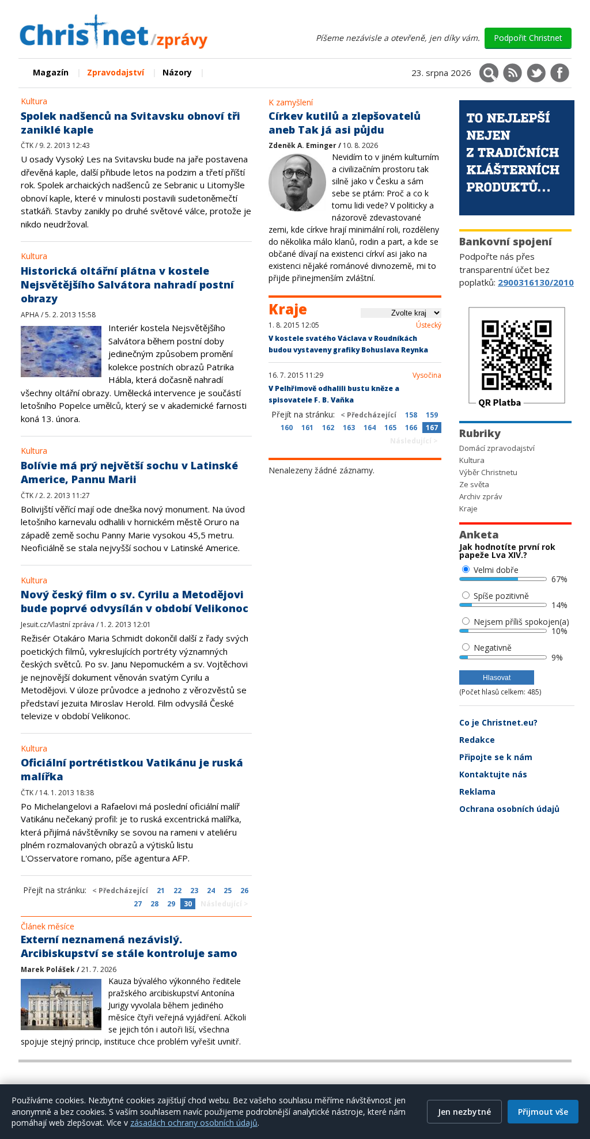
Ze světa (474, 484)
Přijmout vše (543, 1111)
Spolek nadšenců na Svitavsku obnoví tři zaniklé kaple (130, 122)
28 (154, 904)
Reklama (477, 791)
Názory (177, 72)
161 (307, 427)
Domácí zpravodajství (497, 448)
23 (194, 890)
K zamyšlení (290, 102)
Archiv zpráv (480, 496)
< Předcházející (120, 890)
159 (432, 415)
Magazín (51, 72)
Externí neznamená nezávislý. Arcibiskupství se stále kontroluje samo (129, 946)
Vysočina (427, 375)
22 (177, 890)
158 (411, 415)
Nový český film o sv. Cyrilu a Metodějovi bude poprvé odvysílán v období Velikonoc (134, 601)
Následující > (224, 904)
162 (328, 427)
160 (287, 427)
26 (244, 890)
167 (432, 427)
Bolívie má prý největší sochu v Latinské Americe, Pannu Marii (129, 472)
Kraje (468, 508)
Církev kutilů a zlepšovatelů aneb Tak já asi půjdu (344, 122)
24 (211, 890)
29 (171, 904)
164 (370, 427)
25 (228, 890)
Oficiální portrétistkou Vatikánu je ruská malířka (132, 769)
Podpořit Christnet (528, 37)
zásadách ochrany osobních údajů (194, 1122)
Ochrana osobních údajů (509, 808)
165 (390, 427)
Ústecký (428, 325)
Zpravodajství (115, 72)
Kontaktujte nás (493, 774)
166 (411, 427)
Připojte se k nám (495, 756)
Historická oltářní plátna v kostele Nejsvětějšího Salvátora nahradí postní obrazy (127, 284)
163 (349, 427)
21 (161, 890)
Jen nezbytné (464, 1111)
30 (188, 904)
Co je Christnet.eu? (498, 722)
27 (138, 904)
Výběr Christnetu (488, 472)
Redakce (477, 739)
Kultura (34, 101)
